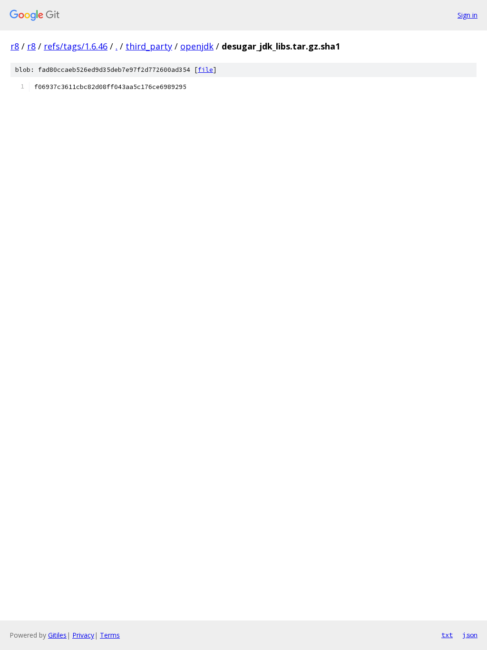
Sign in (467, 15)
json (469, 634)
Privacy (83, 635)
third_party (149, 46)
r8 (14, 46)
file (205, 70)
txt (447, 634)
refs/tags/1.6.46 (75, 46)
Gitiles (57, 635)
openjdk (197, 46)
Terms (110, 635)
